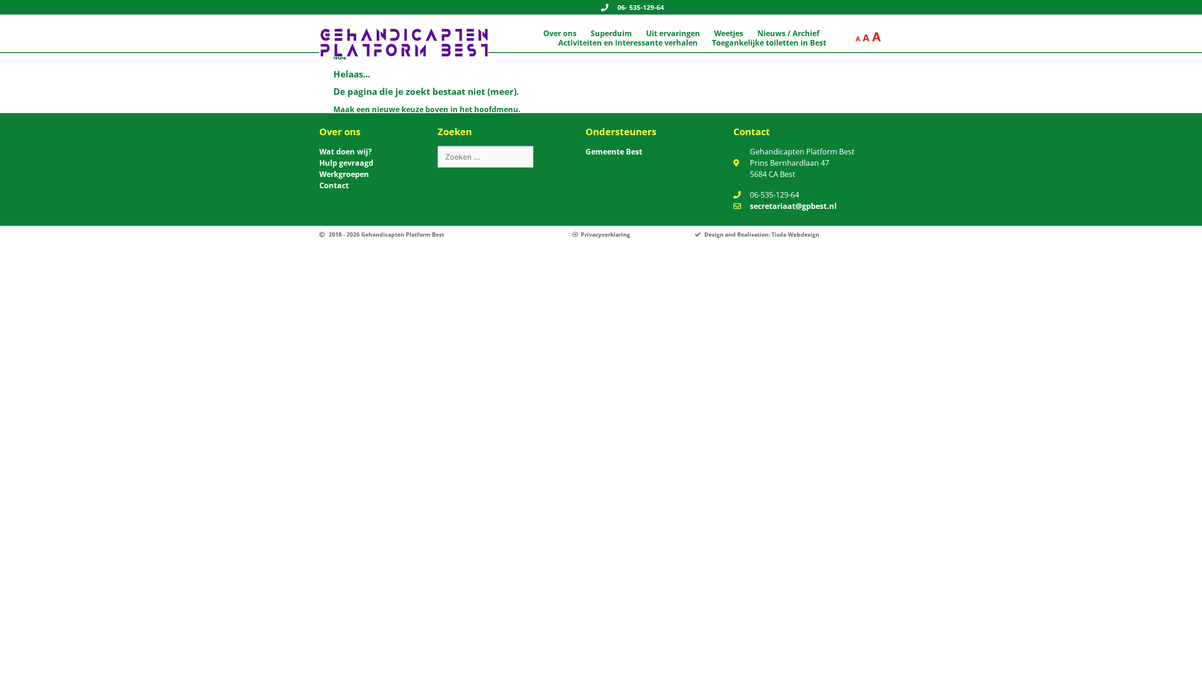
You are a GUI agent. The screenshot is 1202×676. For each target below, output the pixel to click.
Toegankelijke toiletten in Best (769, 42)
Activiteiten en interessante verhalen (628, 42)
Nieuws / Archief (788, 33)
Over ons (560, 33)
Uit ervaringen (673, 33)
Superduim (611, 33)
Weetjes (728, 33)
